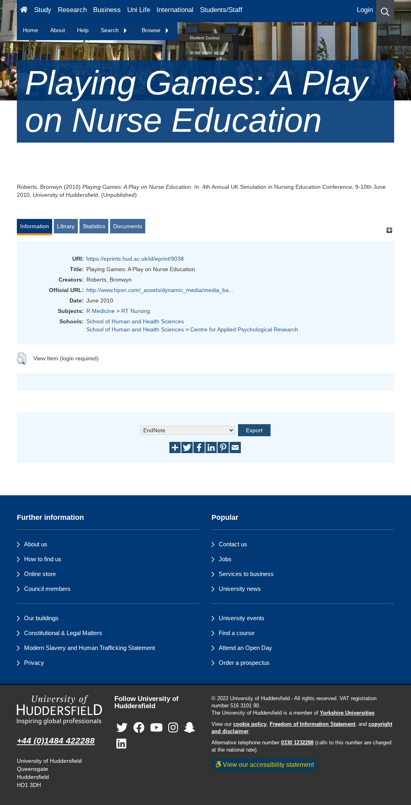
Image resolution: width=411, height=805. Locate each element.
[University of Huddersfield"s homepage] (59, 710)
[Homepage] (24, 11)
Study (42, 10)
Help (83, 30)
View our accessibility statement (267, 764)
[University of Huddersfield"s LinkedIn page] (121, 744)
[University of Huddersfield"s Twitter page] (122, 728)
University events (242, 618)
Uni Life (138, 10)
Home (30, 30)
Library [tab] (66, 226)
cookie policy (250, 724)
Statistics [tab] (94, 226)
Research (72, 10)
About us (35, 544)
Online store (40, 573)
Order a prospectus (244, 662)
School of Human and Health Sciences (135, 321)
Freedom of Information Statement (312, 724)
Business (107, 10)
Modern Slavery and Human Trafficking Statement (89, 647)
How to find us (42, 559)
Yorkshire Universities (347, 713)
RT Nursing (135, 311)
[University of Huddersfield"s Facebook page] (138, 728)
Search (110, 30)
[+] (389, 230)
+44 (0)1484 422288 (56, 740)
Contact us (233, 544)
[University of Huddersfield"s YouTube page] (156, 728)
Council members (47, 588)
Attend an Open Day (245, 647)
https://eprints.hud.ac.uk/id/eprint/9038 (135, 258)
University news (240, 588)
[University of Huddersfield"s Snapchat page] (189, 728)
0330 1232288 (297, 743)
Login (365, 10)
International (175, 10)
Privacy (34, 662)
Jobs (225, 559)
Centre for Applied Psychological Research (244, 329)
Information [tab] (34, 226)
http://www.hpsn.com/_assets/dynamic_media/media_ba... (160, 290)
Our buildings (41, 618)
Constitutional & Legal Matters (63, 632)
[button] (385, 11)
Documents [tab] (127, 226)
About (57, 30)
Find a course (236, 632)
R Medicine (100, 311)
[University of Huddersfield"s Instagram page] (173, 728)
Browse (152, 30)
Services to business (246, 573)
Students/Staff (221, 10)
